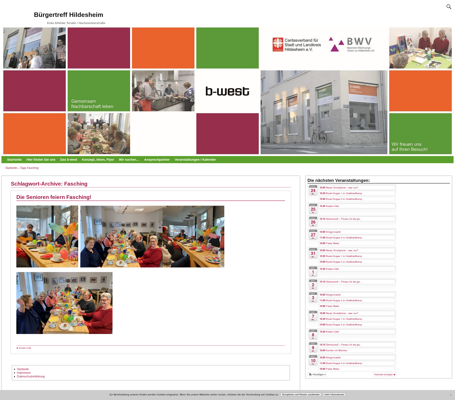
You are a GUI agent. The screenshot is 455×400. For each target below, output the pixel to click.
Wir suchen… (129, 159)
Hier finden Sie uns (40, 159)
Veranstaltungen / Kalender (195, 159)
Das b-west (68, 159)
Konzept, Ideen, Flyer (98, 159)
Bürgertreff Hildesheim (68, 14)
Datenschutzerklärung (31, 376)
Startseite (14, 159)
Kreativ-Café (25, 348)
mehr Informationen (334, 394)
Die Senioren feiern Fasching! (53, 197)
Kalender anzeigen (384, 374)
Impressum (24, 372)
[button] (317, 374)
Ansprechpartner (157, 159)
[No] (450, 395)
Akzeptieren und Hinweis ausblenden (301, 394)
